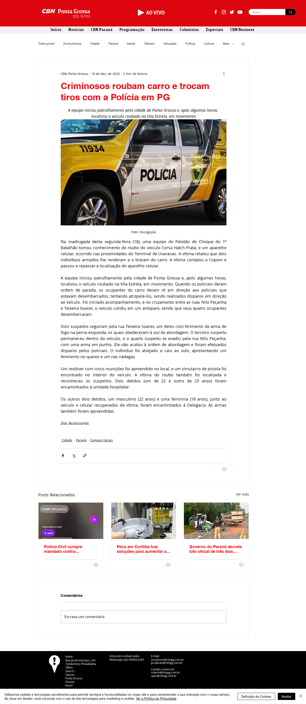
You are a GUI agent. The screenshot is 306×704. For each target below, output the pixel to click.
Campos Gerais (101, 440)
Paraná (113, 44)
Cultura (209, 44)
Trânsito (149, 44)
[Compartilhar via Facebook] (63, 455)
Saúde (131, 44)
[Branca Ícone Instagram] (224, 12)
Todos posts (46, 44)
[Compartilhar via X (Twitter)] (74, 455)
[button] (243, 44)
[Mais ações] (223, 73)
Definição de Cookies (256, 696)
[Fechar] (300, 696)
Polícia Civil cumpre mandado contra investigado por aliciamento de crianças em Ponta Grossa (70, 549)
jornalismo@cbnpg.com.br (167, 659)
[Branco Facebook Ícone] (216, 12)
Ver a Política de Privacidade (156, 698)
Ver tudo (242, 494)
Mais (226, 44)
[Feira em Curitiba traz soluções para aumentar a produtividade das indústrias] (143, 521)
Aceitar (286, 696)
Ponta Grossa (72, 44)
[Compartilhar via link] (85, 455)
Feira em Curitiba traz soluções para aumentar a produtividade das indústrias (141, 549)
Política (190, 44)
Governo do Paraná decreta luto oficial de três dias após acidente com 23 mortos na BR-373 (215, 549)
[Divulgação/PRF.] (216, 521)
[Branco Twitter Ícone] (232, 12)
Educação (170, 44)
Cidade (94, 44)
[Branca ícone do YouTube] (240, 12)
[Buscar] (290, 12)
